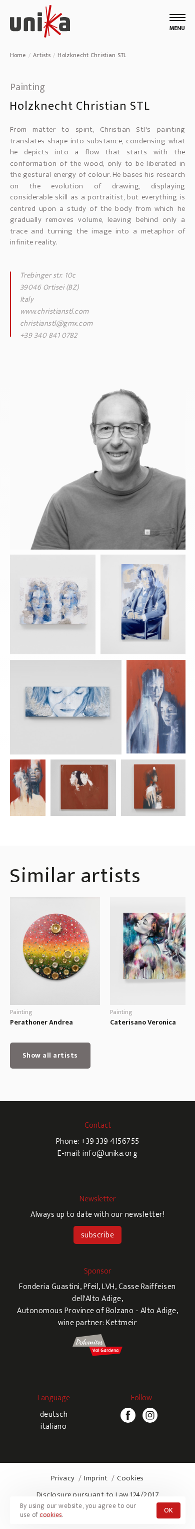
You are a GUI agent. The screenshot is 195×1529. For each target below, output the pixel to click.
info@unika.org (110, 1153)
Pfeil (91, 1287)
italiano (53, 1426)
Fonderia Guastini (49, 1287)
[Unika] (40, 22)
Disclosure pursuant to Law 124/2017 (97, 1494)
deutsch (54, 1414)
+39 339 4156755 (110, 1141)
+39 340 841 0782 (49, 335)
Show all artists (50, 1055)
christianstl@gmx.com (56, 323)
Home (18, 55)
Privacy (63, 1478)
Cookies (130, 1478)
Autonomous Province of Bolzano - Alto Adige (96, 1311)
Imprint (96, 1478)
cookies (51, 1514)
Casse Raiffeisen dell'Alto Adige (124, 1293)
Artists (41, 55)
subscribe (97, 1235)
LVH (108, 1287)
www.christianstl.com (54, 311)
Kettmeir (121, 1323)
